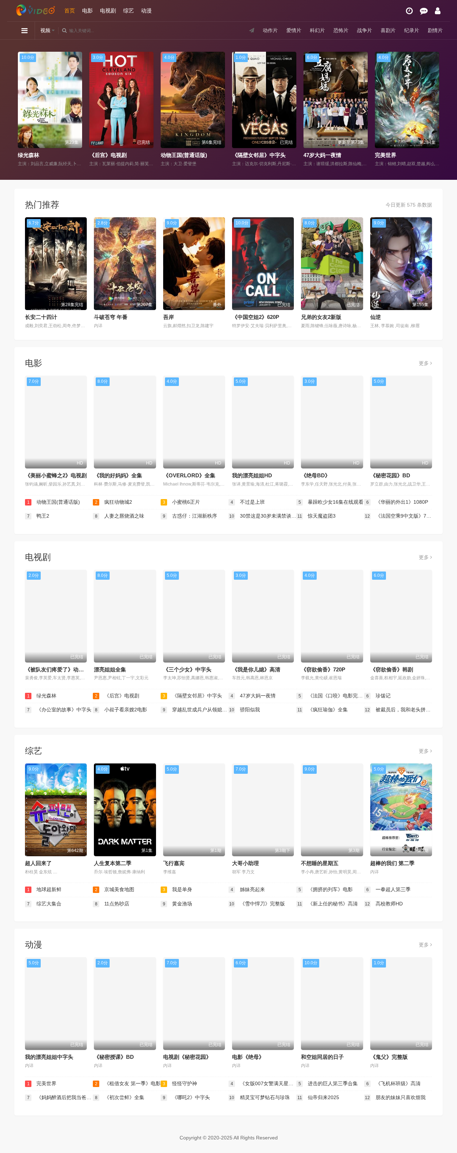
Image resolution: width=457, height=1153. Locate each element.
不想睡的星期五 (319, 863)
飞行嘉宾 (174, 863)
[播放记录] (409, 10)
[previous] (22, 109)
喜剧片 (388, 30)
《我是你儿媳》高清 (256, 669)
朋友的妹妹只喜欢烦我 (395, 1097)
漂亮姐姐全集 (110, 669)
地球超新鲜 (44, 889)
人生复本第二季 (112, 863)
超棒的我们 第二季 (392, 863)
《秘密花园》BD (390, 475)
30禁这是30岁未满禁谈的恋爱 (262, 516)
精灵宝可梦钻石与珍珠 (259, 1097)
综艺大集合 (44, 903)
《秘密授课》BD (114, 1057)
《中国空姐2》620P (255, 317)
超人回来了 (38, 863)
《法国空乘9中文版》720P (398, 516)
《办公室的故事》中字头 (59, 709)
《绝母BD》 (315, 475)
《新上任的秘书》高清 (327, 903)
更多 (424, 363)
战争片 (364, 30)
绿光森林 (42, 696)
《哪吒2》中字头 (186, 1097)
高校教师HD (384, 903)
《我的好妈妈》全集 (118, 475)
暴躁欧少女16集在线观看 (331, 502)
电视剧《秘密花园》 (187, 1057)
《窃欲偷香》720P (323, 669)
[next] (434, 109)
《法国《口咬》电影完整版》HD (331, 696)
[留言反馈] (424, 10)
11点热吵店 (112, 903)
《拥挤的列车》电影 (325, 889)
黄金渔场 (177, 903)
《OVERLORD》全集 (189, 475)
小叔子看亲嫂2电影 (121, 709)
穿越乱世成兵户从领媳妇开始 (195, 709)
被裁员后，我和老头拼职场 (398, 709)
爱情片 (293, 30)
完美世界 (314, 155)
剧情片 (435, 30)
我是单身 (177, 889)
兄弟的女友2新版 (321, 317)
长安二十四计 (41, 317)
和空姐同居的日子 (322, 1057)
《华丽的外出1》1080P (397, 502)
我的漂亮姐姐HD (252, 475)
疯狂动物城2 (113, 502)
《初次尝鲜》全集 (120, 1097)
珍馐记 (378, 696)
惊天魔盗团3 (316, 516)
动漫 (146, 10)
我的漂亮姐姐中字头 (49, 1057)
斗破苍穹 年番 (110, 317)
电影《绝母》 (248, 1057)
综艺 (128, 10)
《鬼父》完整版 (389, 1057)
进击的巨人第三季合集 (328, 1083)
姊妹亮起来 (248, 889)
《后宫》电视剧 (36, 155)
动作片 (270, 30)
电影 (87, 10)
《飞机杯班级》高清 (393, 1083)
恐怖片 (340, 30)
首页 (69, 10)
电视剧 (108, 10)
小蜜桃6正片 (181, 502)
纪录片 (411, 30)
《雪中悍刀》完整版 (257, 903)
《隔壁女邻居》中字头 (187, 155)
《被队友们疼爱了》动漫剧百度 (62, 669)
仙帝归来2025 (318, 1097)
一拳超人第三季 (388, 889)
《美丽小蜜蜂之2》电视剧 (56, 475)
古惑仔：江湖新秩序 (190, 516)
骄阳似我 (244, 709)
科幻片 (317, 30)
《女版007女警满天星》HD (263, 1083)
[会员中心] (438, 10)
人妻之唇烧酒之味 (120, 516)
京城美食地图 (115, 889)
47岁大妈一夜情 (251, 155)
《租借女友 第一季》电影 (405, 155)
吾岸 (168, 317)
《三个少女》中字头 (187, 669)
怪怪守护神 (180, 1083)
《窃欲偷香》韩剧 (391, 669)
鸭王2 (38, 516)
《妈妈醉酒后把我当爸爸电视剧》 (60, 1097)
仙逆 (375, 317)
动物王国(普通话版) (112, 155)
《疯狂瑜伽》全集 (322, 709)
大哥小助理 (245, 863)
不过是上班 (248, 502)
